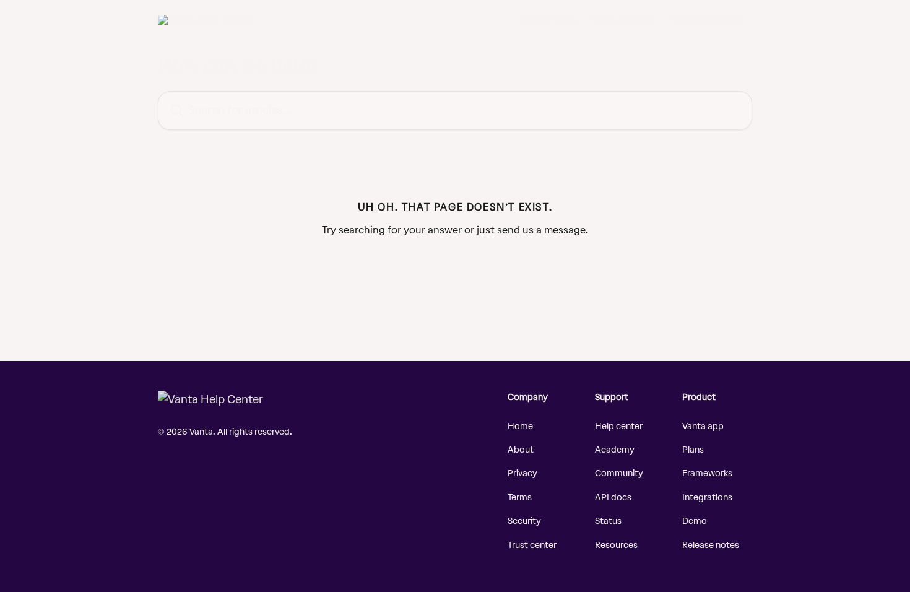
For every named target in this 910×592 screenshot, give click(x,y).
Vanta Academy (623, 19)
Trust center (532, 545)
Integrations (707, 497)
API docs (613, 497)
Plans (693, 450)
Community (619, 473)
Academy (615, 450)
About (521, 450)
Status (608, 521)
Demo (694, 521)
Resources (616, 545)
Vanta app (703, 426)
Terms (520, 497)
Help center (619, 426)
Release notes (710, 545)
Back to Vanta (548, 19)
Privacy (522, 473)
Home (520, 426)
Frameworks (707, 473)
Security (524, 521)
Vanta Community (708, 19)
